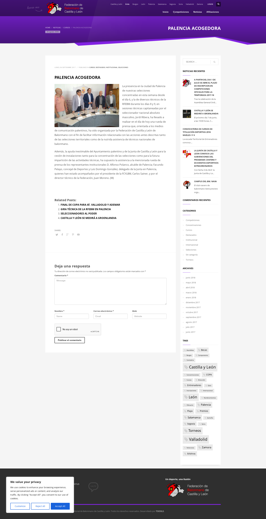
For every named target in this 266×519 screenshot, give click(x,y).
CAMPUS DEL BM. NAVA (205, 181)
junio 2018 (190, 277)
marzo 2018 (191, 292)
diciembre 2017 (193, 302)
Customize (20, 506)
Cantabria (190, 360)
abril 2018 (190, 287)
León (143, 4)
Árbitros (191, 453)
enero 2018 (191, 297)
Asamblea (190, 350)
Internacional (192, 244)
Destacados (100, 67)
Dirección (201, 380)
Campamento (203, 355)
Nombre (59, 311)
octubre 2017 (192, 312)
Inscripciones (191, 391)
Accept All (60, 506)
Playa (190, 410)
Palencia (151, 4)
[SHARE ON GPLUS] (67, 234)
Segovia (172, 4)
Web (134, 311)
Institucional (111, 67)
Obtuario (190, 405)
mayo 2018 (191, 282)
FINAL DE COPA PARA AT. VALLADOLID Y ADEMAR (90, 204)
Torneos (189, 259)
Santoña (210, 418)
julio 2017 (190, 327)
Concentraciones (193, 225)
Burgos (135, 4)
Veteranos (190, 448)
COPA (209, 374)
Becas (204, 349)
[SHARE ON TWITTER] (56, 234)
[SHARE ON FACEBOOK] (62, 234)
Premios (204, 410)
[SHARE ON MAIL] (78, 234)
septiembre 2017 (193, 317)
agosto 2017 (191, 322)
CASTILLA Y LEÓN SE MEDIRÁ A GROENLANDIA (88, 218)
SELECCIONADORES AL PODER (79, 213)
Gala (209, 386)
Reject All (40, 506)
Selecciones (123, 67)
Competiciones (193, 220)
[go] (214, 62)
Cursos (92, 67)
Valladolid (190, 4)
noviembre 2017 (193, 307)
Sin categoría (191, 254)
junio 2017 (190, 332)
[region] (40, 495)
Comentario (61, 275)
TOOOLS (160, 511)
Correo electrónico (103, 311)
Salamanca (162, 4)
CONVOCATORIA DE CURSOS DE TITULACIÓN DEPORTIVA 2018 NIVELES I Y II (197, 132)
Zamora (200, 4)
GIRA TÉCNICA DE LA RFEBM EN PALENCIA (86, 209)
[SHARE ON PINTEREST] (73, 234)
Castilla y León (116, 4)
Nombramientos (210, 398)
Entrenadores (194, 385)
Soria (181, 4)
